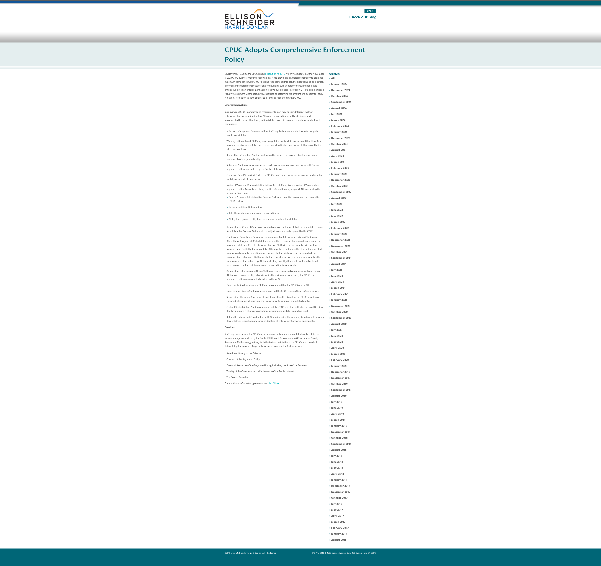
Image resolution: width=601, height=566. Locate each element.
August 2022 (339, 197)
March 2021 (338, 287)
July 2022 (336, 203)
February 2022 (340, 227)
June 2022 (337, 209)
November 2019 (340, 377)
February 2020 (340, 359)
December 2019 (340, 371)
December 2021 (340, 239)
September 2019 (341, 389)
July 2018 (336, 455)
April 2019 (337, 413)
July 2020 (336, 329)
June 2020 (337, 335)
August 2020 (339, 323)
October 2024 (339, 95)
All (333, 78)
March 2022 (338, 221)
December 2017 (340, 485)
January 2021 (339, 299)
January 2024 (339, 131)
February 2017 (340, 527)
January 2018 (339, 479)
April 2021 (337, 281)
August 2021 (339, 263)
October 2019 (339, 383)
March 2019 (338, 419)
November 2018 (340, 431)
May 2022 (337, 215)
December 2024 (340, 90)
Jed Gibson (274, 383)
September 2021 (341, 257)
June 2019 (337, 407)
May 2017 (337, 509)
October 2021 (339, 251)
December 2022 (340, 179)
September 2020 (341, 317)
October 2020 (339, 311)
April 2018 (337, 473)
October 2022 (339, 185)
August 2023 (339, 149)
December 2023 (340, 138)
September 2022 (341, 191)
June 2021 (337, 275)
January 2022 (339, 233)
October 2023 (339, 143)
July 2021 (336, 269)
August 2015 (339, 539)
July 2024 (336, 113)
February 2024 (340, 125)
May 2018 (337, 467)
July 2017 (336, 503)
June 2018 (337, 461)
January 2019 (339, 425)
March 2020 (338, 353)
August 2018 (339, 449)
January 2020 (339, 365)
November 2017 (340, 491)
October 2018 (339, 437)
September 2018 (341, 443)
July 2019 (336, 401)
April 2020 (337, 347)
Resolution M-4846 (275, 73)
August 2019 (339, 395)
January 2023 (339, 173)
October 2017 (339, 497)
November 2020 (340, 305)
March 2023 (338, 161)
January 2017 (339, 533)
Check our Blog (362, 17)
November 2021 (340, 245)
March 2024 (338, 120)
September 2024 (341, 101)
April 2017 (337, 515)
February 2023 (340, 168)
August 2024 (339, 108)
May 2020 (337, 341)
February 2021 (340, 293)
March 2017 (338, 521)
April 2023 (337, 155)
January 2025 (339, 83)
